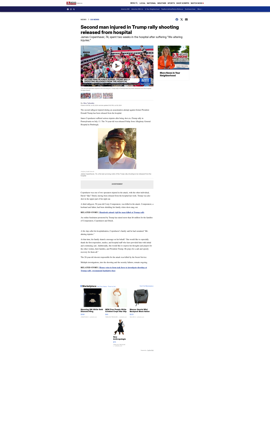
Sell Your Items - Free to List (106, 286)
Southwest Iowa (190, 9)
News (83, 19)
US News (94, 19)
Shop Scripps (182, 3)
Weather (161, 3)
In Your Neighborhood (152, 9)
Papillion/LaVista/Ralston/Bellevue (172, 9)
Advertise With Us (137, 9)
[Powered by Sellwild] (150, 350)
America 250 (125, 9)
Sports (171, 3)
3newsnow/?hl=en (71, 9)
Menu (133, 3)
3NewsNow (68, 9)
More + (200, 9)
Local (142, 3)
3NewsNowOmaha (74, 9)
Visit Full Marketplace (146, 286)
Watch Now (196, 3)
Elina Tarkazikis (88, 103)
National (151, 3)
